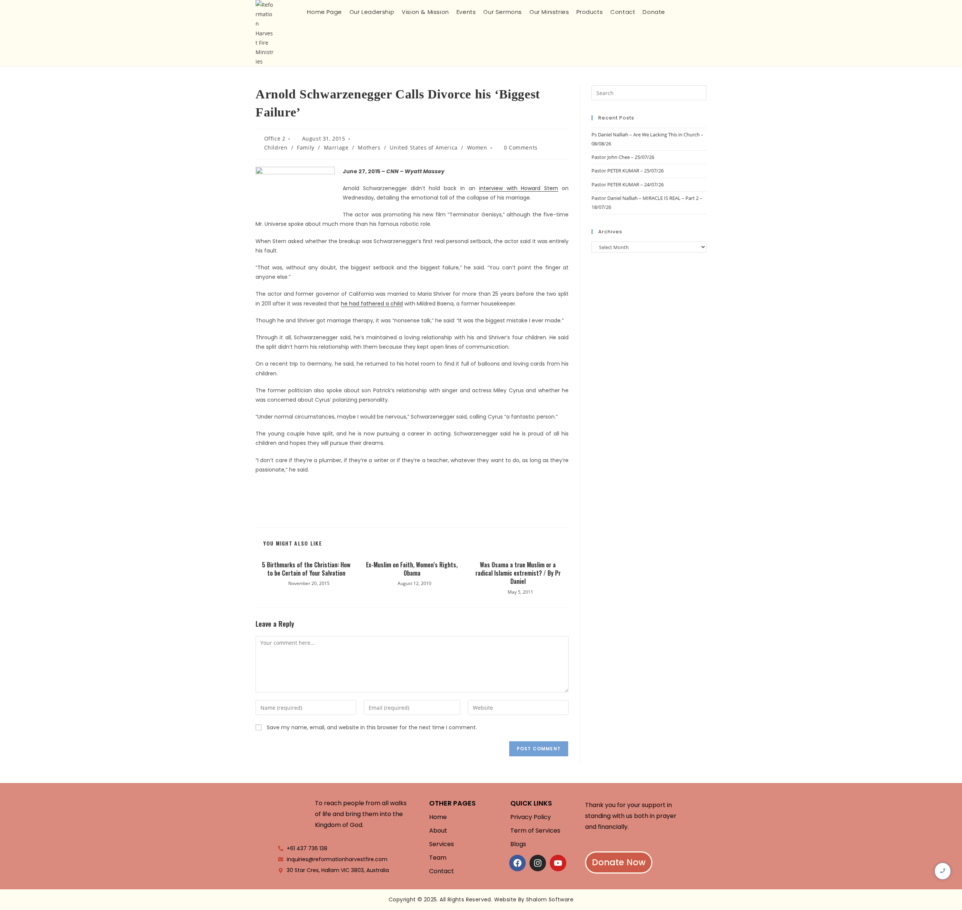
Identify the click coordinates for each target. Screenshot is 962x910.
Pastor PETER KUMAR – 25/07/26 (627, 170)
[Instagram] (537, 863)
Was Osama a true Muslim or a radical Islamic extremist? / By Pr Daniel (518, 573)
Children (276, 147)
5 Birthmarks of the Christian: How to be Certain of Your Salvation (306, 569)
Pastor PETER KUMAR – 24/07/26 (627, 184)
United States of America (423, 147)
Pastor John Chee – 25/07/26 (622, 157)
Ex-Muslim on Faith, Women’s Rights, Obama (412, 569)
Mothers (369, 147)
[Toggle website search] (675, 12)
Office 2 (275, 138)
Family (306, 147)
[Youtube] (558, 863)
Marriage (336, 147)
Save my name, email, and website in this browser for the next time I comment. (372, 727)
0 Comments (521, 147)
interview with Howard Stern (518, 188)
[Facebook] (517, 863)
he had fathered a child (372, 303)
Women (477, 147)
